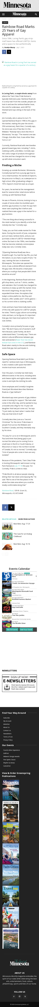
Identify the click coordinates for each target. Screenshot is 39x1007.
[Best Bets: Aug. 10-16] (7, 546)
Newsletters (7, 734)
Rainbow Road (7, 490)
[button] (3, 14)
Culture (10, 19)
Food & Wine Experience (11, 750)
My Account (7, 721)
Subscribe (6, 718)
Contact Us (7, 730)
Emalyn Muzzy (9, 47)
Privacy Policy (7, 740)
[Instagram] (19, 996)
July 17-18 (18, 466)
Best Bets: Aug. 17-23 (22, 524)
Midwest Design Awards (11, 756)
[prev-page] (3, 554)
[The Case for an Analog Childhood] (7, 536)
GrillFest (6, 753)
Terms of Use (8, 737)
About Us (6, 727)
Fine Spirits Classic (9, 760)
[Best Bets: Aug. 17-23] (7, 526)
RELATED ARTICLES (9, 519)
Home (4, 19)
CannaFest (7, 766)
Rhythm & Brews (9, 763)
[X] (9, 52)
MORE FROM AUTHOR (26, 519)
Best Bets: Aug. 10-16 (22, 544)
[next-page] (6, 554)
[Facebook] (4, 52)
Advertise (6, 724)
